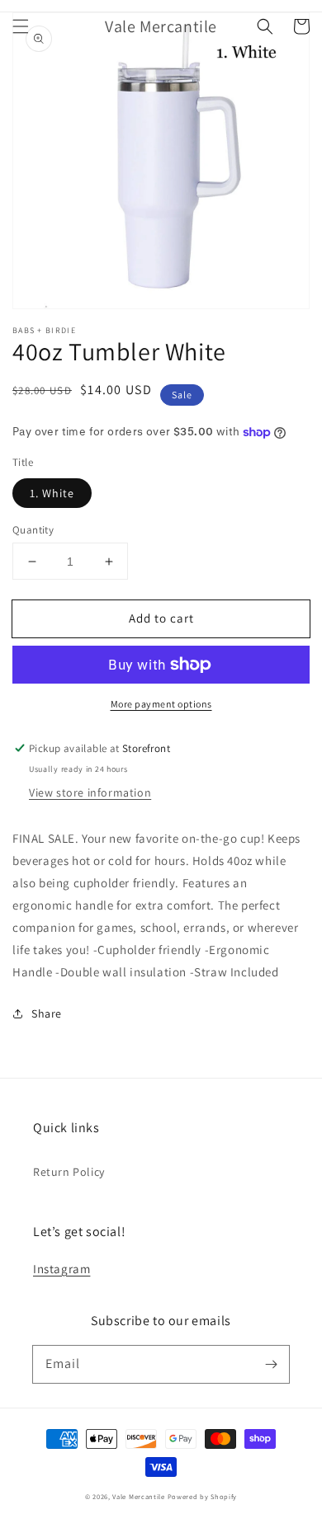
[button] (20, 26)
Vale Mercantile (138, 1496)
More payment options (161, 704)
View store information (90, 792)
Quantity (33, 530)
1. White (52, 493)
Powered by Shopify (203, 1496)
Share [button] (46, 1013)
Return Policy (69, 1171)
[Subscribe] (271, 1364)
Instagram (61, 1268)
